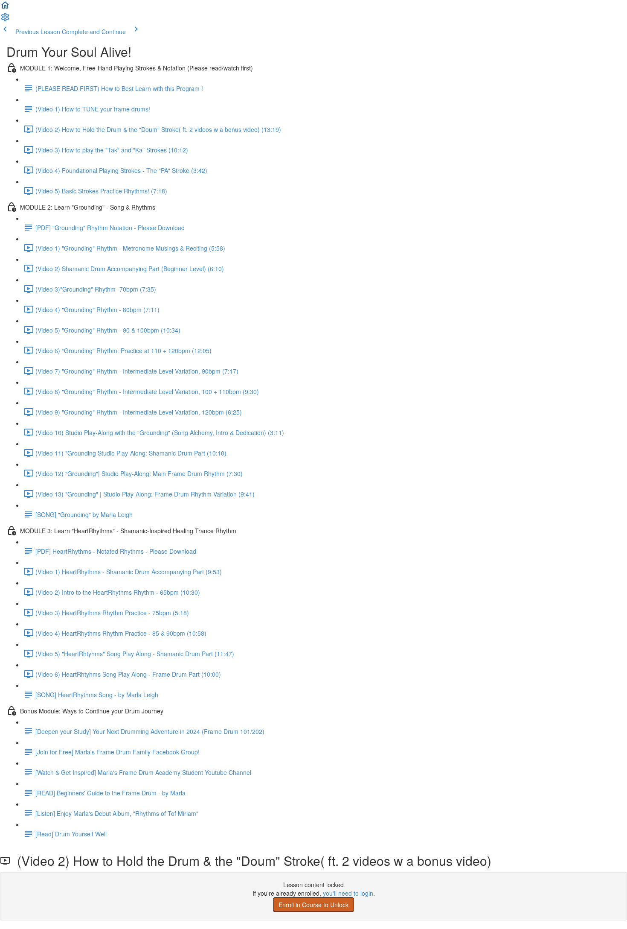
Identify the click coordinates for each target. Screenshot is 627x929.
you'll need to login (348, 893)
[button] (5, 7)
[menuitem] (5, 19)
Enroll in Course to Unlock (313, 904)
